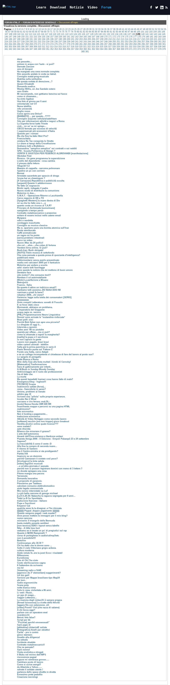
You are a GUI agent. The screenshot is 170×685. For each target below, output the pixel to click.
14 (42, 29)
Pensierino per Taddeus (29, 483)
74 (60, 31)
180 (147, 36)
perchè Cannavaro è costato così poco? (37, 458)
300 (160, 44)
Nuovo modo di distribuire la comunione (38, 190)
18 (54, 29)
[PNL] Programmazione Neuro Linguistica (38, 314)
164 (81, 36)
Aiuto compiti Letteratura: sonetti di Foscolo (40, 302)
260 (155, 41)
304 (14, 46)
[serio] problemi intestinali (30, 238)
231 (35, 41)
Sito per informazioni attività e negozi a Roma (40, 121)
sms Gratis (22, 91)
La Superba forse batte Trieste (32, 123)
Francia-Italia (23, 138)
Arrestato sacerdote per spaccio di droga (38, 176)
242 (81, 41)
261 (160, 41)
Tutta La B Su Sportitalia (29, 498)
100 (138, 31)
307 (27, 46)
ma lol (20, 568)
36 (108, 29)
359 (81, 49)
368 (118, 49)
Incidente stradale (26, 642)
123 (71, 34)
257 (143, 41)
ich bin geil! (23, 575)
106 (163, 31)
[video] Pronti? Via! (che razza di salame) (38, 607)
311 (43, 46)
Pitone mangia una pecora (30, 473)
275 (56, 44)
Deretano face (24, 272)
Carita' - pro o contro (27, 632)
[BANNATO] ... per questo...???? (33, 116)
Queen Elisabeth (25, 84)
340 (164, 46)
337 (151, 46)
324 (97, 46)
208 (101, 39)
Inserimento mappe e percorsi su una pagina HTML (43, 406)
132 (108, 34)
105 (159, 31)
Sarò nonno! (23, 649)
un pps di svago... (26, 595)
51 (153, 29)
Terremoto (22, 476)
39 (117, 29)
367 (114, 49)
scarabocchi (23, 615)
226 (14, 41)
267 (23, 44)
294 (135, 44)
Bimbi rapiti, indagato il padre (32, 188)
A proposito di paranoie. (29, 481)
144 (159, 34)
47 (141, 29)
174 (122, 36)
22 (66, 29)
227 (18, 41)
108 (10, 34)
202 (77, 39)
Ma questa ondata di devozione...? (34, 81)
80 (78, 31)
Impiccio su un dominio (29, 456)
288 (110, 44)
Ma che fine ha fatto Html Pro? (32, 136)
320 (81, 46)
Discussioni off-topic (49, 26)
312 (47, 46)
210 (110, 39)
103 (151, 31)
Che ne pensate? (25, 647)
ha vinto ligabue (25, 99)
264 (10, 44)
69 (45, 31)
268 (27, 44)
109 (14, 34)
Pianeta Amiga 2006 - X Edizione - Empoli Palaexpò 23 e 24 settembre (53, 439)
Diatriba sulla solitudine (29, 79)
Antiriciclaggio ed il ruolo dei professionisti (39, 372)
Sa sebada (22, 640)
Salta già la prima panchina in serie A (36, 347)
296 (143, 44)
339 (159, 46)
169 (101, 36)
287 (106, 44)
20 (60, 29)
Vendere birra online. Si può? (32, 247)
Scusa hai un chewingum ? (31, 178)
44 (132, 29)
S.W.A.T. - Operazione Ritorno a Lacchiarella (40, 195)
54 (162, 29)
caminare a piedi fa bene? (30, 292)
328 (114, 46)
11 (34, 29)
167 (93, 36)
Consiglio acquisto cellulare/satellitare (37, 118)
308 (31, 46)
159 (60, 36)
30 (90, 29)
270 (35, 44)
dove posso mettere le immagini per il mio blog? (42, 515)
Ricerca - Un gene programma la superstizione (41, 158)
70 (48, 31)
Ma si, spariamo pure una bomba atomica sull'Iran (43, 228)
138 (133, 34)
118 (50, 34)
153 (35, 36)
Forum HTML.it (12, 22)
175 (126, 36)
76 (66, 31)
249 (110, 41)
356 (68, 49)
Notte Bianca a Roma (28, 359)
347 (31, 49)
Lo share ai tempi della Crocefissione (36, 143)
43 (129, 29)
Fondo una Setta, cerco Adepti (32, 352)
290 (118, 44)
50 (150, 29)
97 (129, 31)
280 (77, 44)
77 (69, 31)
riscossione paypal (27, 657)
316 (64, 46)
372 (135, 49)
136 (125, 34)
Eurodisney (23, 558)
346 (27, 49)
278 (68, 44)
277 (64, 44)
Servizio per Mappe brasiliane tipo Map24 (38, 577)
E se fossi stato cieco (28, 305)
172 (114, 36)
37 (111, 29)
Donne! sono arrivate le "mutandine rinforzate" (41, 317)
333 (134, 46)
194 (43, 39)
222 (159, 39)
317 (68, 46)
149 (18, 36)
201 (72, 39)
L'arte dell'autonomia (28, 434)
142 (151, 34)
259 (151, 41)
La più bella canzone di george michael (37, 493)
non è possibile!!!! (26, 538)
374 (143, 49)
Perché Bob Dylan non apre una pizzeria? (38, 322)
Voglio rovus (23, 111)
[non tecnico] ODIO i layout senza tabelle (38, 525)
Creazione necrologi (27, 677)
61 (21, 31)
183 (160, 36)
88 (102, 31)
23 (69, 29)
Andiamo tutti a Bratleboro (30, 146)
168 (97, 36)
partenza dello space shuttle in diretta (36, 672)
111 (22, 34)
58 (12, 31)
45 (135, 29)
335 (143, 46)
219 (147, 39)
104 (155, 31)
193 (39, 39)
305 (18, 46)
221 (155, 39)
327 (110, 46)
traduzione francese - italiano (32, 501)
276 (60, 44)
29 (87, 29)
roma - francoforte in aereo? (31, 389)
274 (52, 44)
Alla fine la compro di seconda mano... (37, 446)
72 (54, 31)
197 (56, 39)
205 (89, 39)
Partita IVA (22, 453)
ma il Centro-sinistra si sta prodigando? (37, 451)
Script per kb (23, 620)
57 (9, 31)
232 (39, 41)
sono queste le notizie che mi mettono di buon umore (45, 270)
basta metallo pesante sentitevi (33, 523)
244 (89, 41)
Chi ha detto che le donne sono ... (34, 545)
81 (81, 31)
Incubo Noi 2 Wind (26, 399)
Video (92, 7)
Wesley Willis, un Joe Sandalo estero (36, 89)
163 (77, 36)
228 (23, 41)
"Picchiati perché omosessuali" (33, 622)
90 (108, 31)
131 (104, 34)
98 (132, 31)
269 (31, 44)
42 (126, 29)
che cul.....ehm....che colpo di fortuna (36, 245)
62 (24, 31)
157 (52, 36)
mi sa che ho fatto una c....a (31, 203)
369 (122, 49)
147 (10, 36)
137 (129, 34)
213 (122, 39)
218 (143, 39)
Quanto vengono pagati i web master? (36, 513)
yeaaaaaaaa (23, 300)
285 (97, 44)
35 (105, 29)
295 (139, 44)
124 (75, 34)
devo (19, 59)
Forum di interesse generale (39, 22)
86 (96, 31)
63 (27, 31)
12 (36, 29)
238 (64, 41)
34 (102, 29)
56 (6, 31)
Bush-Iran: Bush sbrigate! (30, 250)
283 (89, 44)
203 (81, 39)
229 (27, 41)
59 (15, 31)
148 (14, 36)
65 (33, 31)
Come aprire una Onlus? (29, 113)
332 (130, 46)
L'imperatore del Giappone (30, 310)
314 (56, 46)
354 (60, 49)
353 (56, 49)
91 (111, 31)
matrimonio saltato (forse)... (31, 386)
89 (105, 31)
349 (39, 49)
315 (60, 46)
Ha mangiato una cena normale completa (38, 71)
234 (47, 41)
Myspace (21, 218)
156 (47, 36)
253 (126, 41)
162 (72, 36)
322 (89, 46)
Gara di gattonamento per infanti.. (34, 367)
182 (155, 36)
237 (60, 41)
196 (52, 39)
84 (90, 31)
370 (126, 49)
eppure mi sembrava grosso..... (33, 659)
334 (139, 46)
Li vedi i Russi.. (25, 592)
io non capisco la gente (29, 339)
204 (85, 39)
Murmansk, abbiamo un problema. (35, 307)
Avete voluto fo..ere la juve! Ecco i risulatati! (40, 553)
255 (135, 41)
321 (85, 46)
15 (45, 29)
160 (64, 36)
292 (126, 44)
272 (43, 44)
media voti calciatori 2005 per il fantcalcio (38, 262)
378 (160, 49)
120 (58, 34)
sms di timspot (25, 69)
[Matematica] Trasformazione (32, 364)
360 (85, 49)
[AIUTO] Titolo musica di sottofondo (35, 252)
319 (76, 46)
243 (85, 41)
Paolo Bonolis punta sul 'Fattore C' (35, 349)
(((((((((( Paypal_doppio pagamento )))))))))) (38, 510)
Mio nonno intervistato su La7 (32, 491)
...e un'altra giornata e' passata (32, 466)
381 (87, 51)
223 (164, 39)
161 (68, 36)
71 (51, 31)
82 (84, 31)
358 (77, 49)
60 (18, 31)
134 (116, 34)
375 (147, 49)
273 (47, 44)
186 (10, 39)
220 (151, 39)
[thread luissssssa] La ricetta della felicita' (38, 602)
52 (156, 29)
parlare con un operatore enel (32, 612)
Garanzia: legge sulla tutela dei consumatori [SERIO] (44, 297)
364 (101, 49)
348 (35, 49)
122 (67, 34)
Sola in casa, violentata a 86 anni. (34, 590)
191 (31, 39)
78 (72, 31)
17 (51, 29)
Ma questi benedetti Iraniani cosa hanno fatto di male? (45, 379)
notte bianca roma (26, 587)
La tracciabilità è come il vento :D (34, 443)
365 (106, 49)
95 (123, 31)
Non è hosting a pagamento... (32, 414)
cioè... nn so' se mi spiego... (31, 126)
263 (6, 44)
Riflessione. (23, 555)
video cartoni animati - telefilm (32, 344)
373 (139, 49)
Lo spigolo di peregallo (29, 357)
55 (165, 29)
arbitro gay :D (24, 394)
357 (72, 49)
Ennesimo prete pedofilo (29, 674)
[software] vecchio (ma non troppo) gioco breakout (43, 421)
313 (51, 46)
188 (18, 39)
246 (97, 41)
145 (163, 34)
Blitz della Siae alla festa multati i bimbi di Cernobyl (44, 362)
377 (155, 49)
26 (78, 29)
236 (56, 41)
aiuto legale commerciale (30, 488)
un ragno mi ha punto (28, 235)
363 (97, 49)
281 (81, 44)
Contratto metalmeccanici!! (31, 644)
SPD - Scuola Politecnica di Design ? (36, 151)
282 (85, 44)
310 (39, 46)
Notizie (77, 7)
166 (89, 36)
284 (93, 44)
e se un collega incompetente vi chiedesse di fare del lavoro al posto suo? (55, 354)
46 (138, 29)
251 (118, 41)
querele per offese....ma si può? (33, 332)
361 (89, 49)
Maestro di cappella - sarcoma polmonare (38, 168)
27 (81, 29)
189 (23, 39)
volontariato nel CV (27, 104)
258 (147, 41)
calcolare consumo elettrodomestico (36, 486)
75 (63, 31)
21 (63, 29)
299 (155, 44)
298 (151, 44)
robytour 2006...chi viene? (30, 295)
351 (47, 49)
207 (97, 39)
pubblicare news (25, 257)
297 (147, 44)
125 (79, 34)
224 (6, 41)
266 (18, 44)
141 (147, 34)
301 (164, 44)
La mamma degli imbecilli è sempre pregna (39, 600)
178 (139, 36)
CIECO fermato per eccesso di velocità (37, 128)
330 (122, 46)
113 (30, 34)
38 (114, 29)
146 (6, 36)
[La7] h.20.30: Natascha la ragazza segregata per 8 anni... (46, 496)
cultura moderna (25, 550)
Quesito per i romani (27, 133)
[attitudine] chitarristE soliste (32, 627)
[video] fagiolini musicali (30, 463)
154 (39, 36)
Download (58, 7)
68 (42, 31)
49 (147, 29)
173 (118, 36)
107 (6, 34)
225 (10, 41)
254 (130, 41)
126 (83, 34)
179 (143, 36)
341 (6, 49)
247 (101, 41)
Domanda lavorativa (27, 478)
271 (39, 44)
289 (114, 44)
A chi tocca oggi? (26, 610)
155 (43, 36)
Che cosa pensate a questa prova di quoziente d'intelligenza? (48, 255)
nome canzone (24, 518)
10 (31, 29)
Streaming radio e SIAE (29, 570)
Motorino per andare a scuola (32, 265)
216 (134, 39)
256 (139, 41)
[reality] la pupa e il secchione (32, 337)
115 (38, 34)
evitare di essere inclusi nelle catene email (39, 215)
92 (114, 31)
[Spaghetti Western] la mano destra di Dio (38, 200)
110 (18, 34)
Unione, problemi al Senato (31, 391)
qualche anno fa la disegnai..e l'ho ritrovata (39, 508)
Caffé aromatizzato (26, 233)
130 (100, 34)
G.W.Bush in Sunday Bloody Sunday (36, 369)
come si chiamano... (27, 96)
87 (99, 31)
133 (112, 34)
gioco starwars (24, 635)
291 (122, 44)
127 (87, 34)
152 (31, 36)
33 (99, 29)
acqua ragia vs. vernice (29, 312)
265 (14, 44)
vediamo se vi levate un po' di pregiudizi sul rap (42, 530)
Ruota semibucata (26, 230)
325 (101, 46)
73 (57, 31)
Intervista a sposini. (27, 327)
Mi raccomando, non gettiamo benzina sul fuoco (42, 94)
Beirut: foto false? (26, 617)
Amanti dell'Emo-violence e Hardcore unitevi (40, 436)
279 (72, 44)
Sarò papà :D (23, 625)
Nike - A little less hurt (28, 528)
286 (101, 44)
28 (84, 29)
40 (120, 29)
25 (75, 29)
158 (56, 36)
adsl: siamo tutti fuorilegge (31, 267)
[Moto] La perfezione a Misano (32, 280)
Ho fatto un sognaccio (28, 185)
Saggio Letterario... (27, 597)
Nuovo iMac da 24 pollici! (30, 243)
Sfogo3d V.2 (23, 166)
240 (72, 41)
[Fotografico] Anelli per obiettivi (33, 630)
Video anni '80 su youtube (30, 329)
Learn (41, 7)
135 (121, 34)
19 (57, 29)
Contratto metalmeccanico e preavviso (36, 213)
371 (130, 49)
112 (26, 34)
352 (52, 49)
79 (75, 31)
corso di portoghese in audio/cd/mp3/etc (38, 535)
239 (68, 41)
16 (48, 29)
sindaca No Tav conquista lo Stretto (35, 141)
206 (93, 39)
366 (110, 49)
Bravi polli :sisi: (25, 319)
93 (117, 31)
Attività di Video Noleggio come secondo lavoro (41, 419)
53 (159, 29)
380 (83, 51)
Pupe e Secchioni (26, 503)
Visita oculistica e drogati (30, 652)
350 (43, 49)
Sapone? (21, 441)
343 (14, 49)
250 (114, 41)
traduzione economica (28, 416)
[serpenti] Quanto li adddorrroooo (34, 183)
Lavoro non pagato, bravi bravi (33, 342)
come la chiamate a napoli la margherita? (38, 334)
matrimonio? (23, 409)
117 (46, 34)
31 (93, 29)
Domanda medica (26, 86)
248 (106, 41)
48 (144, 29)
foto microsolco (25, 411)
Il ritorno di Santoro (27, 448)
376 (151, 49)
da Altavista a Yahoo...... (29, 667)
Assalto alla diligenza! (28, 637)
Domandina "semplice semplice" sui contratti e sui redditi (47, 148)
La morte (21, 377)
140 (143, 34)
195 (47, 39)
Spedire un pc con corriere (31, 171)
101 (142, 31)
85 (93, 31)
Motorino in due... (26, 193)
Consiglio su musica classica (32, 225)
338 (155, 46)
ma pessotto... (24, 61)
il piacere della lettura (28, 163)
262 (164, 41)
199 (64, 39)
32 (96, 29)
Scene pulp (23, 585)
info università (24, 109)
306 (23, 46)
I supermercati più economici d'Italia (36, 131)
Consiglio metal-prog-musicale (33, 76)
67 (39, 31)
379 (164, 49)
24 (72, 29)
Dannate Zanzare (25, 66)
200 (68, 39)
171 (110, 36)
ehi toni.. (21, 580)
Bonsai (20, 173)
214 (126, 39)
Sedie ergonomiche (27, 582)
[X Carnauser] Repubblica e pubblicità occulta (40, 180)
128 (91, 34)
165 (85, 36)
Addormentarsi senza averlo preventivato (38, 260)
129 (96, 34)
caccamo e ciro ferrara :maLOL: (33, 401)
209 (106, 39)
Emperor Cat (23, 506)
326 (105, 46)
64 (30, 31)
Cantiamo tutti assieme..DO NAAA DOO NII (39, 290)
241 (77, 41)
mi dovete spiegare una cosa (32, 471)
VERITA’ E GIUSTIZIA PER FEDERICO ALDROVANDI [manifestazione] (52, 153)
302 (6, 46)
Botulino (21, 540)
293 (130, 44)
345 (23, 49)
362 (93, 49)
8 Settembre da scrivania (29, 565)
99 (135, 31)
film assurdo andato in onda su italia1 (36, 74)
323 (93, 46)
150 (23, 36)
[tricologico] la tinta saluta (30, 461)
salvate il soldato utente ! (30, 669)
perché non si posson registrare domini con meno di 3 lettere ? (49, 468)
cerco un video (24, 240)
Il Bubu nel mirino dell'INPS (31, 654)
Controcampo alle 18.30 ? (30, 543)
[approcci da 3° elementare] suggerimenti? (39, 573)
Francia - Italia (24, 285)
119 (54, 34)
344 (18, 49)
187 (14, 39)
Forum (106, 7)
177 (135, 36)
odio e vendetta (25, 220)
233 (43, 41)
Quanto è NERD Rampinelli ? (32, 533)
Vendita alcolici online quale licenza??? (37, 424)
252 (122, 41)
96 (126, 31)
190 (27, 39)
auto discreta (23, 429)
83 (87, 31)
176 (130, 36)
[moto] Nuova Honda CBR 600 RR (34, 404)
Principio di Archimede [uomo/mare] (36, 208)
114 (34, 34)
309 (35, 46)
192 (35, 39)
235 (52, 41)
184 (164, 36)
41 (123, 29)
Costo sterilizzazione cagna (31, 563)
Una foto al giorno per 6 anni (32, 101)
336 (147, 46)
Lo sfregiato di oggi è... (29, 324)
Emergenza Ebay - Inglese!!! (31, 381)
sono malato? (24, 426)
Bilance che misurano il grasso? (33, 431)
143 (155, 34)
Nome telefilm (24, 106)
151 (27, 36)
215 (130, 39)
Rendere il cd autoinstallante (31, 277)
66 (36, 31)
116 (42, 34)
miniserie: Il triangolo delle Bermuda (36, 520)
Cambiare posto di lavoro (30, 662)
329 (118, 46)
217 (139, 39)
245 (93, 41)
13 (39, 29)
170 (106, 36)
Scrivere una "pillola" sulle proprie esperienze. (41, 396)
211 (114, 39)
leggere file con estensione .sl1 (33, 605)
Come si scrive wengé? (29, 664)
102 (146, 31)
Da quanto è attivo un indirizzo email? (36, 287)
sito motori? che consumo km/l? (34, 275)
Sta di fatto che (25, 374)
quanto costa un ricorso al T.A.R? (34, 205)
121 (62, 34)
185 (6, 39)
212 (118, 39)
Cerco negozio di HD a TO (30, 198)
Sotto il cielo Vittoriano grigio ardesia (36, 548)
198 (60, 39)
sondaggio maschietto (28, 223)
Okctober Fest (24, 156)
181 (151, 36)
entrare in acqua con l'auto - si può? (35, 64)
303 (10, 46)
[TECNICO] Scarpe (26, 384)
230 (31, 41)
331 (126, 46)
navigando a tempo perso (30, 210)
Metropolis (22, 282)
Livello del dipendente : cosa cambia (36, 161)
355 (64, 49)
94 (120, 31)
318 (72, 46)
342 (10, 49)
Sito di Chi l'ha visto (27, 560)
